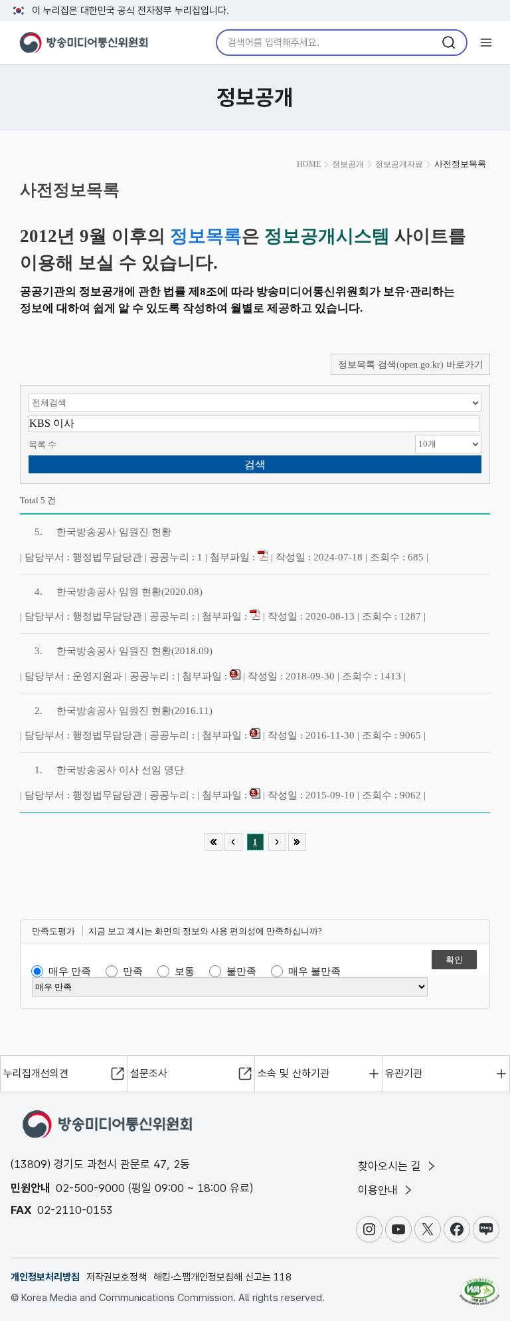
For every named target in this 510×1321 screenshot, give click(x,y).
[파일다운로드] (263, 557)
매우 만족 (69, 971)
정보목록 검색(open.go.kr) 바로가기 (410, 365)
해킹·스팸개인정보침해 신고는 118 (222, 1277)
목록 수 (42, 444)
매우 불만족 (314, 971)
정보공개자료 (399, 164)
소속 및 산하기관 (293, 1073)
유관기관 (403, 1073)
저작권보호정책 (116, 1277)
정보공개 (348, 164)
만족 (133, 971)
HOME (309, 164)
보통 (185, 971)
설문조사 (148, 1073)
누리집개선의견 (35, 1073)
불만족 (241, 971)
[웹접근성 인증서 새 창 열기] (479, 1285)
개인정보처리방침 (45, 1277)
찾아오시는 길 (391, 1166)
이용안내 (379, 1190)
